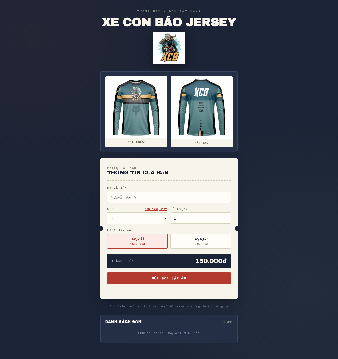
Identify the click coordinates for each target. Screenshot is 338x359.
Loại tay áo (119, 230)
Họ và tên (117, 188)
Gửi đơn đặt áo (169, 278)
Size (111, 209)
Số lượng (179, 209)
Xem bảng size (156, 209)
